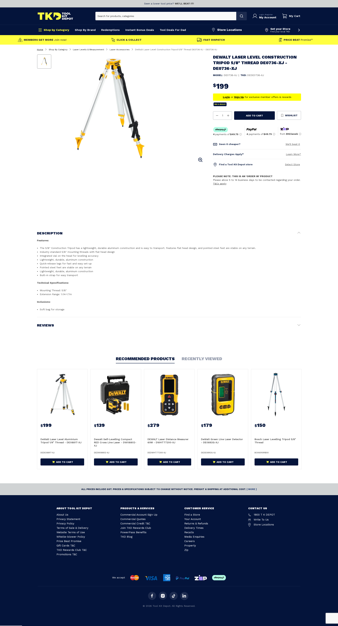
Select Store (292, 164)
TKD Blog (126, 536)
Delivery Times (194, 528)
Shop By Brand (85, 30)
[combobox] (165, 16)
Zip (186, 550)
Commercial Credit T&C (135, 523)
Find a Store (192, 514)
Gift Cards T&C (66, 545)
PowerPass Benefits (133, 532)
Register (269, 15)
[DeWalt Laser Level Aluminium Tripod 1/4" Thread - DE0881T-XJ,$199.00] (62, 394)
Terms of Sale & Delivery (72, 528)
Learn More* (293, 154)
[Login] (255, 16)
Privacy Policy (65, 523)
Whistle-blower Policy (71, 536)
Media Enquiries (194, 536)
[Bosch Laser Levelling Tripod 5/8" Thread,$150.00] (276, 394)
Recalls (189, 532)
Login (262, 15)
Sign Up (239, 97)
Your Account (192, 519)
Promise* (298, 40)
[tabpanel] (129, 108)
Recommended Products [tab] (145, 358)
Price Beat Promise (69, 541)
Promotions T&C (67, 554)
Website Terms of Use (71, 532)
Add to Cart (254, 115)
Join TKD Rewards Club (135, 528)
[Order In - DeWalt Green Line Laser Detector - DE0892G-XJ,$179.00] (223, 394)
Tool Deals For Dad (173, 30)
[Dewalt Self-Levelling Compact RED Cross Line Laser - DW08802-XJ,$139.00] (116, 394)
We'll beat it (293, 144)
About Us (62, 514)
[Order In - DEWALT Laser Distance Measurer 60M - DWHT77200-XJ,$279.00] (169, 394)
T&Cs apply (219, 183)
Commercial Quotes (133, 519)
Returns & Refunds (196, 523)
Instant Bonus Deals (139, 30)
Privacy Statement (68, 519)
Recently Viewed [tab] (202, 358)
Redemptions (110, 30)
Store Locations (229, 30)
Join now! (45, 40)
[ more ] (252, 489)
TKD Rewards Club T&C (72, 550)
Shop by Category (56, 30)
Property (190, 545)
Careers (189, 541)
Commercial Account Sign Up (138, 514)
